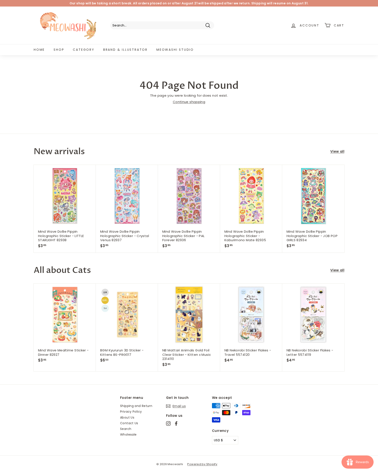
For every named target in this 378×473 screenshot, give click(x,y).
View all (337, 151)
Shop (59, 49)
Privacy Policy (131, 411)
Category (83, 49)
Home (39, 49)
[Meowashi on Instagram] (168, 423)
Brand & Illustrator (125, 49)
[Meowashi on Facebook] (176, 423)
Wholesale (128, 434)
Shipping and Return (136, 406)
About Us (127, 417)
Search (125, 429)
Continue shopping (189, 101)
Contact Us (129, 423)
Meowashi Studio (175, 49)
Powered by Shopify (202, 464)
